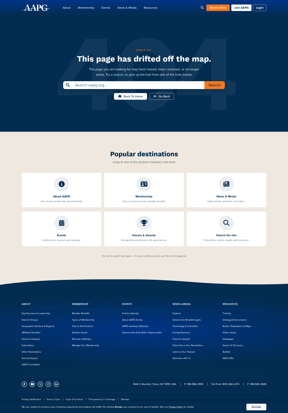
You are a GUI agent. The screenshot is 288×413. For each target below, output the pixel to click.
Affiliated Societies (31, 332)
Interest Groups (30, 320)
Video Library (229, 332)
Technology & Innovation (185, 326)
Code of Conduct (74, 399)
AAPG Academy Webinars (135, 326)
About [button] (66, 8)
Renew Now (218, 8)
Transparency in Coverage (102, 399)
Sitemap (125, 399)
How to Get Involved (82, 326)
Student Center (80, 332)
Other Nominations (31, 352)
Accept (256, 407)
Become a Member (82, 339)
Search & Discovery (233, 345)
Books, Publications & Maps (237, 326)
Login (260, 8)
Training (227, 313)
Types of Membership (83, 320)
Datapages (228, 339)
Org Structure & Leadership (36, 313)
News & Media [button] (127, 8)
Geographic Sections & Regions (38, 326)
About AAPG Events (132, 320)
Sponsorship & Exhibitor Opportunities (142, 332)
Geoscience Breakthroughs (186, 320)
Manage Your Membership (85, 345)
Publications (28, 345)
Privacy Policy (176, 407)
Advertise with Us (181, 358)
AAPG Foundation (31, 364)
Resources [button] (150, 8)
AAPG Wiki (228, 358)
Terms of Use (53, 399)
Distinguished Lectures (234, 320)
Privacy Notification (31, 399)
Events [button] (106, 8)
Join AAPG (241, 8)
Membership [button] (86, 8)
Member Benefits (81, 313)
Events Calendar (130, 313)
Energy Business (181, 332)
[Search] (202, 8)
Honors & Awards (31, 339)
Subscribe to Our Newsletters (187, 345)
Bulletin (226, 352)
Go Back (164, 96)
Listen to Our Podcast (183, 352)
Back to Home (133, 96)
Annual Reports (30, 358)
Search (214, 85)
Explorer (176, 313)
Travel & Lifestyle (181, 339)
